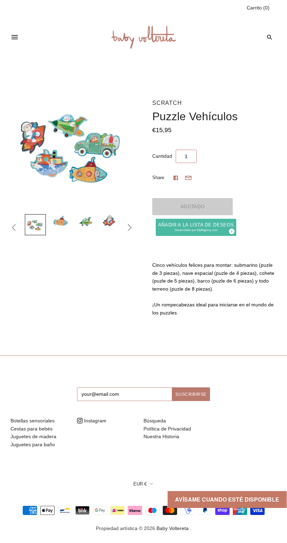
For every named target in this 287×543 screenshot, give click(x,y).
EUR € (140, 484)
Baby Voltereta (172, 528)
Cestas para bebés (31, 429)
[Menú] (14, 37)
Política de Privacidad (167, 429)
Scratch (167, 103)
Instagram (94, 420)
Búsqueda (155, 420)
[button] (196, 227)
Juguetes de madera (33, 436)
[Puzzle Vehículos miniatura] (35, 224)
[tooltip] (231, 231)
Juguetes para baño (32, 444)
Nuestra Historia (161, 436)
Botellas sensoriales (32, 420)
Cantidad (162, 156)
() (258, 8)
